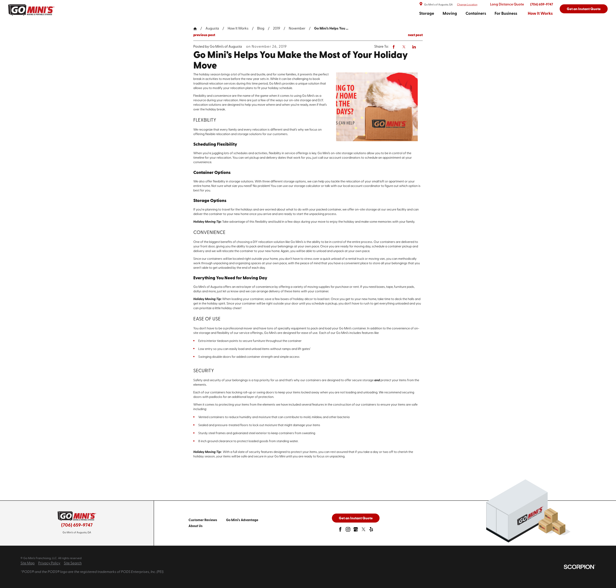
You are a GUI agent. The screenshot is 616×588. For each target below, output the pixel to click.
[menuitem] (426, 14)
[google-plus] (355, 530)
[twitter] (363, 530)
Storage (426, 14)
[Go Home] (196, 28)
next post (415, 35)
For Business (506, 14)
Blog (260, 28)
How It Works (540, 14)
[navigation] (485, 14)
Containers (476, 14)
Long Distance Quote (507, 4)
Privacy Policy (49, 563)
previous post (204, 35)
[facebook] (340, 530)
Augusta (212, 28)
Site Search (73, 563)
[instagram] (348, 530)
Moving (450, 14)
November (297, 28)
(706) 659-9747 (541, 4)
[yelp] (371, 530)
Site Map (28, 563)
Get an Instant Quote (584, 9)
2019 (276, 28)
